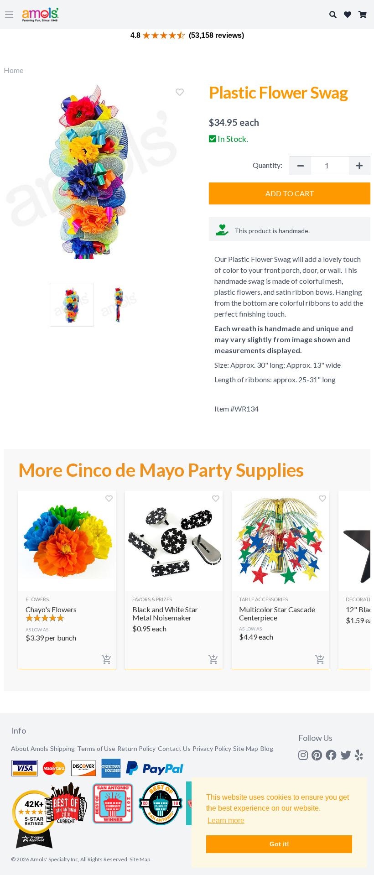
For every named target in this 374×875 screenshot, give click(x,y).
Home (13, 70)
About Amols (29, 748)
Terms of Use (96, 748)
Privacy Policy (211, 748)
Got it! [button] (279, 844)
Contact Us (174, 748)
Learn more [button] (226, 820)
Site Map (245, 748)
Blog (266, 748)
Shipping (62, 748)
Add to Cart (289, 193)
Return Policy (136, 748)
